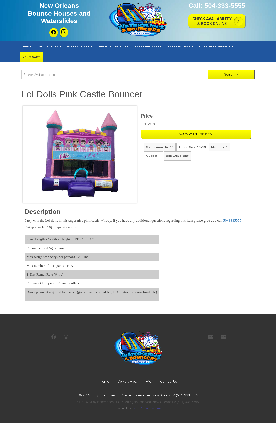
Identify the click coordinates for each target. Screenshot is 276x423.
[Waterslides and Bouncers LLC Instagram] (64, 32)
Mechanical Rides (114, 46)
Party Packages (148, 46)
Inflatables (48, 46)
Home (27, 46)
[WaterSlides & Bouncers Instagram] (66, 337)
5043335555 (232, 221)
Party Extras (179, 46)
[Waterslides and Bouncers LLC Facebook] (53, 32)
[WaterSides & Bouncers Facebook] (53, 337)
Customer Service (215, 46)
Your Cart (31, 57)
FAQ (148, 381)
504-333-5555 (224, 5)
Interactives (79, 46)
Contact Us (168, 381)
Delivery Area (127, 381)
